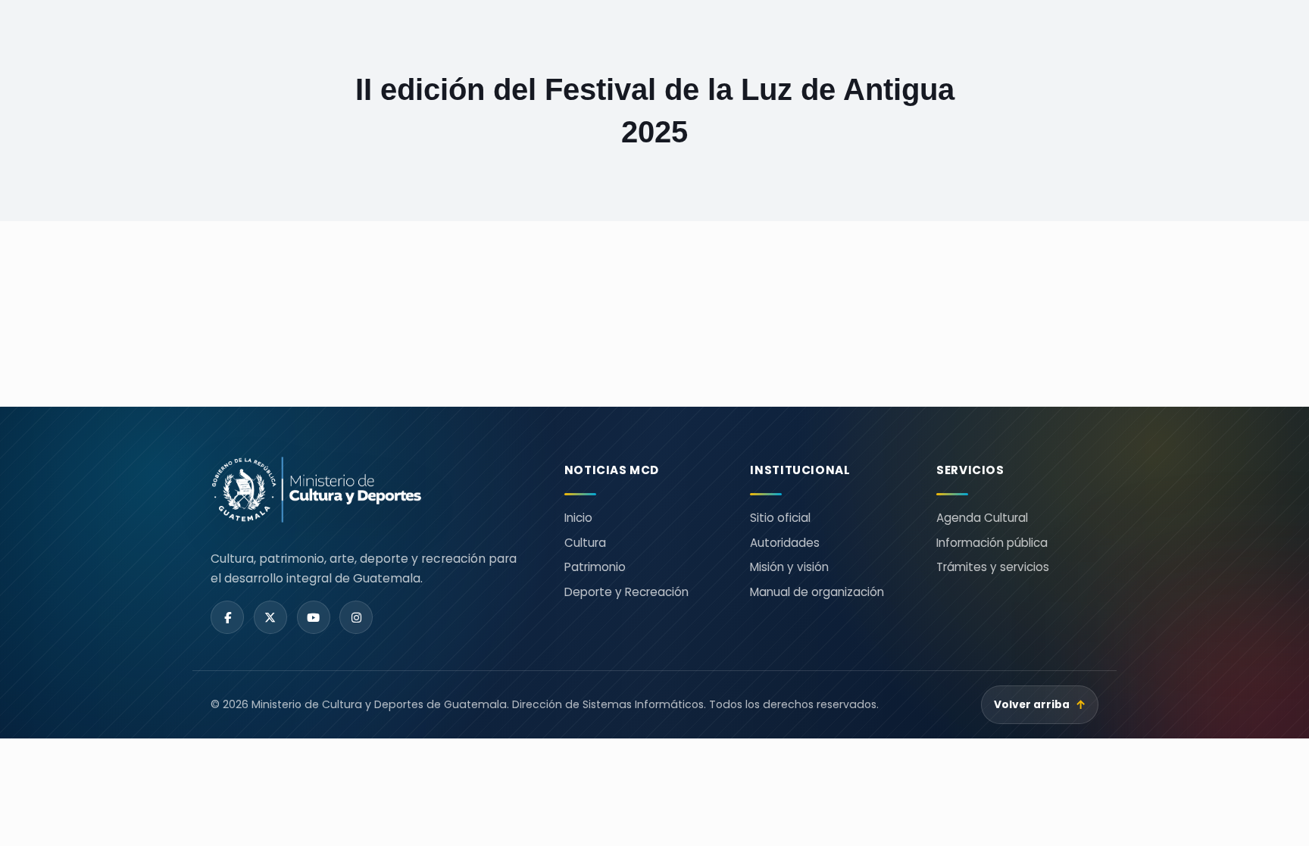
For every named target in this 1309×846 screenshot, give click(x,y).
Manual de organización (817, 592)
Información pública (992, 543)
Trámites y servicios (992, 567)
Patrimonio (595, 567)
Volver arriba (1040, 704)
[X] (270, 617)
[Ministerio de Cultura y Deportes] (369, 489)
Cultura (585, 543)
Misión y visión (789, 567)
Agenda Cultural (982, 518)
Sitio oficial (780, 518)
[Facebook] (227, 617)
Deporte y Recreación (626, 592)
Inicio (578, 518)
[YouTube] (313, 617)
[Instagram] (356, 617)
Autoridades (785, 543)
